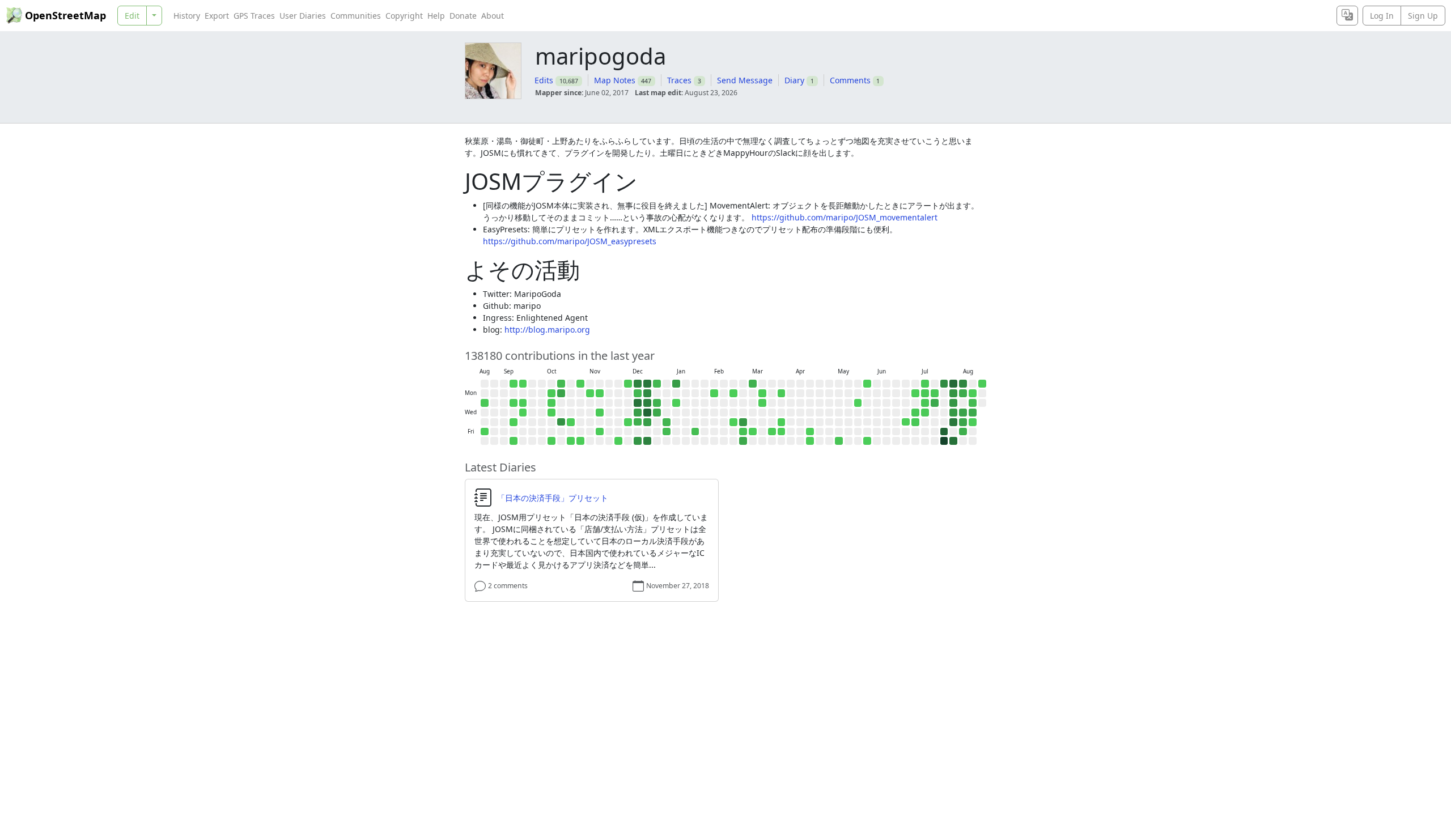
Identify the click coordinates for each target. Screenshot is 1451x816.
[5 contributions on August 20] (973, 422)
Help (436, 15)
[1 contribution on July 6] (915, 393)
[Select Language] (1347, 16)
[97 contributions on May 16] (839, 441)
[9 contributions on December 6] (618, 441)
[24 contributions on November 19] (600, 412)
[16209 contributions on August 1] (944, 441)
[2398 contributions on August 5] (953, 412)
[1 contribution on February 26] (733, 422)
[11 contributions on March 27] (772, 432)
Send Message (745, 80)
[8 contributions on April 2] (782, 422)
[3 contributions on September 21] (523, 384)
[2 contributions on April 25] (810, 441)
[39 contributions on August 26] (485, 403)
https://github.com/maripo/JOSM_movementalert (844, 217)
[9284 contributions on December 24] (647, 412)
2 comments (508, 585)
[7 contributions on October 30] (571, 422)
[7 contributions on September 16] (513, 403)
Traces (679, 80)
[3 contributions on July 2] (906, 422)
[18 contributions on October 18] (551, 441)
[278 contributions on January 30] (695, 432)
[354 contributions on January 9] (667, 432)
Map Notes (614, 80)
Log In (1382, 15)
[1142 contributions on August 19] (973, 412)
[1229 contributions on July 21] (935, 403)
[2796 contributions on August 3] (953, 393)
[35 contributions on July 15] (925, 412)
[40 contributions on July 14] (925, 403)
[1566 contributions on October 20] (561, 393)
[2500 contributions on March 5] (743, 422)
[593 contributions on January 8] (667, 422)
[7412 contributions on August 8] (953, 441)
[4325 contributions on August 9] (963, 384)
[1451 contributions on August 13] (963, 422)
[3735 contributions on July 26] (944, 384)
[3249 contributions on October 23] (561, 422)
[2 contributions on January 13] (676, 403)
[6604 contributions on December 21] (647, 384)
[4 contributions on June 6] (867, 441)
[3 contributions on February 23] (733, 393)
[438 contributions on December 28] (657, 384)
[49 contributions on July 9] (915, 422)
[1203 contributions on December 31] (657, 412)
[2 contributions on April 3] (782, 432)
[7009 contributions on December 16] (638, 403)
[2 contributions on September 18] (513, 422)
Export (217, 15)
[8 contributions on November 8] (580, 441)
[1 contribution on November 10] (590, 393)
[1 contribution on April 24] (810, 432)
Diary (794, 80)
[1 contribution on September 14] (513, 384)
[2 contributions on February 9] (714, 393)
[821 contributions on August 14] (963, 432)
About (492, 15)
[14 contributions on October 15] (551, 412)
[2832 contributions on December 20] (638, 441)
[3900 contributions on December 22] (647, 393)
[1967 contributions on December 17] (638, 412)
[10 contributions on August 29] (485, 432)
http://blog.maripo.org (547, 329)
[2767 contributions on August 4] (953, 403)
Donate (463, 15)
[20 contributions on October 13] (551, 393)
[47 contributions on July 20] (935, 393)
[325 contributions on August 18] (973, 403)
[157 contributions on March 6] (743, 432)
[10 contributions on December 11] (628, 422)
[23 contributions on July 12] (925, 384)
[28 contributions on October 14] (551, 403)
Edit (132, 15)
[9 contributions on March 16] (762, 393)
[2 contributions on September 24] (523, 412)
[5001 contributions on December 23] (647, 403)
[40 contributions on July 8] (915, 412)
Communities (355, 15)
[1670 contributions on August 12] (963, 412)
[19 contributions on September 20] (513, 441)
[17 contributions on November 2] (580, 384)
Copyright (404, 15)
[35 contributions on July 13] (925, 393)
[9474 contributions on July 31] (944, 432)
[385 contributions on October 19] (561, 384)
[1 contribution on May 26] (858, 403)
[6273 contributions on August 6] (953, 422)
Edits (543, 80)
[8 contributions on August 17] (973, 393)
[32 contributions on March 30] (782, 393)
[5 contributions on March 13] (753, 432)
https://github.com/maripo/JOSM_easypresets (569, 241)
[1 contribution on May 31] (867, 384)
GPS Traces (254, 15)
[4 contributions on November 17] (600, 393)
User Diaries (302, 15)
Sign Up (1423, 15)
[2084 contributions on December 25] (647, 422)
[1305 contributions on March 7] (743, 441)
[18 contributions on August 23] (982, 384)
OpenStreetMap (65, 15)
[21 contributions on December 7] (628, 384)
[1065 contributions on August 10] (963, 393)
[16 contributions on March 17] (762, 403)
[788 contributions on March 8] (753, 384)
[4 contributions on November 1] (571, 441)
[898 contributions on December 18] (638, 422)
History (186, 15)
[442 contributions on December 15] (638, 393)
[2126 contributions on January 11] (676, 384)
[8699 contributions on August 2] (953, 384)
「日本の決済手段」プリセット (552, 498)
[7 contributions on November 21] (600, 432)
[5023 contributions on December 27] (647, 441)
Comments (850, 80)
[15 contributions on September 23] (523, 403)
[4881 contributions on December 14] (638, 384)
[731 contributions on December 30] (657, 403)
